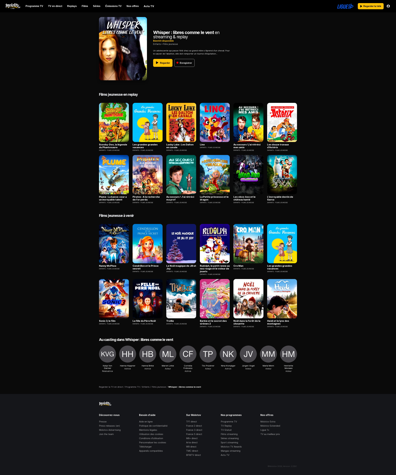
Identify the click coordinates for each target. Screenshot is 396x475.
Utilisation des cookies (151, 434)
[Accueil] (13, 6)
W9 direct (191, 446)
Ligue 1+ (264, 429)
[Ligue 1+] (345, 6)
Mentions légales (148, 429)
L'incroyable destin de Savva (280, 198)
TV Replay (226, 425)
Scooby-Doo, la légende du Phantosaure (113, 146)
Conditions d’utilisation (151, 438)
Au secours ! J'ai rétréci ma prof (180, 198)
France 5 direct (194, 434)
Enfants (157, 44)
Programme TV (229, 421)
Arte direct (192, 442)
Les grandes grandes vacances (145, 146)
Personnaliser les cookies (152, 442)
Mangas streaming (230, 450)
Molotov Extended (270, 425)
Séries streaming (230, 438)
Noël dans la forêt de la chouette (246, 322)
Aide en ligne (146, 421)
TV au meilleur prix (270, 434)
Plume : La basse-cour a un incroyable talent (113, 198)
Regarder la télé (372, 6)
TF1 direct (191, 421)
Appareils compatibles (151, 450)
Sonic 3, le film (107, 321)
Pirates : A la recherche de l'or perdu (146, 198)
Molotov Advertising (110, 429)
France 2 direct (194, 425)
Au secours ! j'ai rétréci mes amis (246, 146)
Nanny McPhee (107, 265)
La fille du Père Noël (144, 321)
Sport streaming (229, 442)
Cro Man (238, 265)
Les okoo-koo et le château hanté (244, 198)
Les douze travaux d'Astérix (278, 146)
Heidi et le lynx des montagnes (278, 322)
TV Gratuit (226, 429)
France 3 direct (194, 429)
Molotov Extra (267, 421)
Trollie (170, 321)
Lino (202, 144)
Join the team (106, 434)
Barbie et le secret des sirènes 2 (213, 322)
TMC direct (192, 450)
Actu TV (225, 455)
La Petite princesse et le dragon (214, 198)
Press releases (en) (109, 425)
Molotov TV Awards (231, 446)
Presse (103, 421)
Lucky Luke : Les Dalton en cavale (180, 146)
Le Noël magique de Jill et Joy (181, 267)
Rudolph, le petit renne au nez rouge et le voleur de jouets (215, 268)
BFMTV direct (193, 455)
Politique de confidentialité (153, 425)
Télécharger (145, 446)
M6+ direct (192, 438)
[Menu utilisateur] (388, 6)
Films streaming (229, 434)
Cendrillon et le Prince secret (146, 267)
